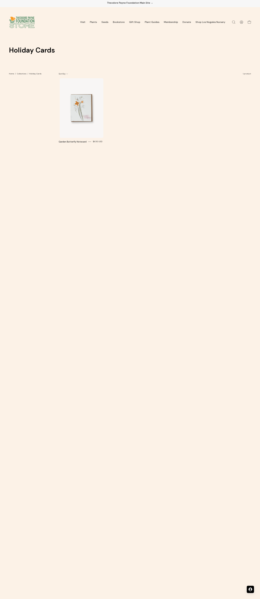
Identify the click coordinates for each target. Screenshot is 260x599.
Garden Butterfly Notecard (73, 141)
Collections (21, 74)
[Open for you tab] (250, 589)
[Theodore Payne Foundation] (22, 22)
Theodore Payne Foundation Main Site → (130, 3)
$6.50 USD (97, 141)
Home (11, 74)
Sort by (62, 74)
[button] (83, 22)
